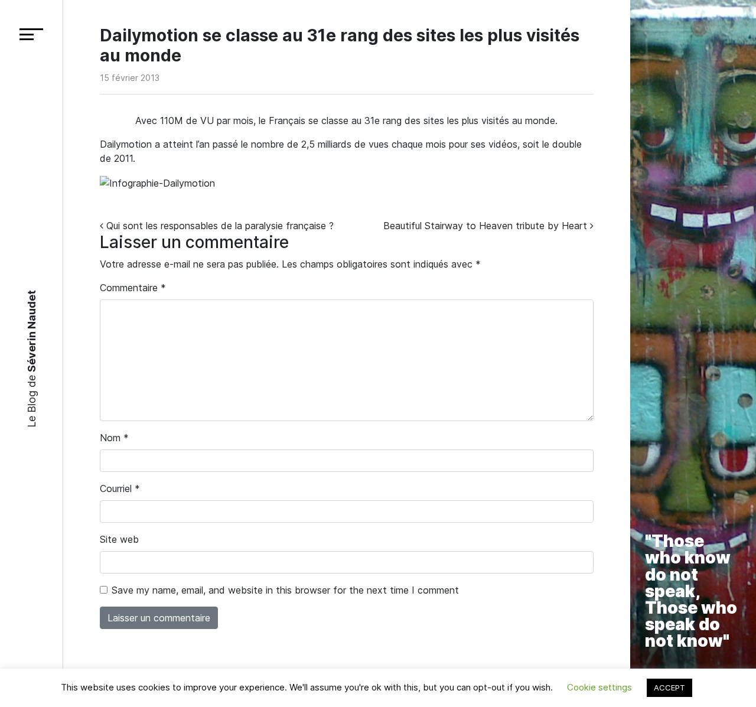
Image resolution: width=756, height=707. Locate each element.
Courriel (120, 488)
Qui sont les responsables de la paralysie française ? (218, 226)
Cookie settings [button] (599, 687)
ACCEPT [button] (669, 687)
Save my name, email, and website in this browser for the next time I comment (285, 590)
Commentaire (133, 288)
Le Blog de (31, 359)
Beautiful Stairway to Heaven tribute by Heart (486, 226)
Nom (114, 438)
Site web (119, 539)
